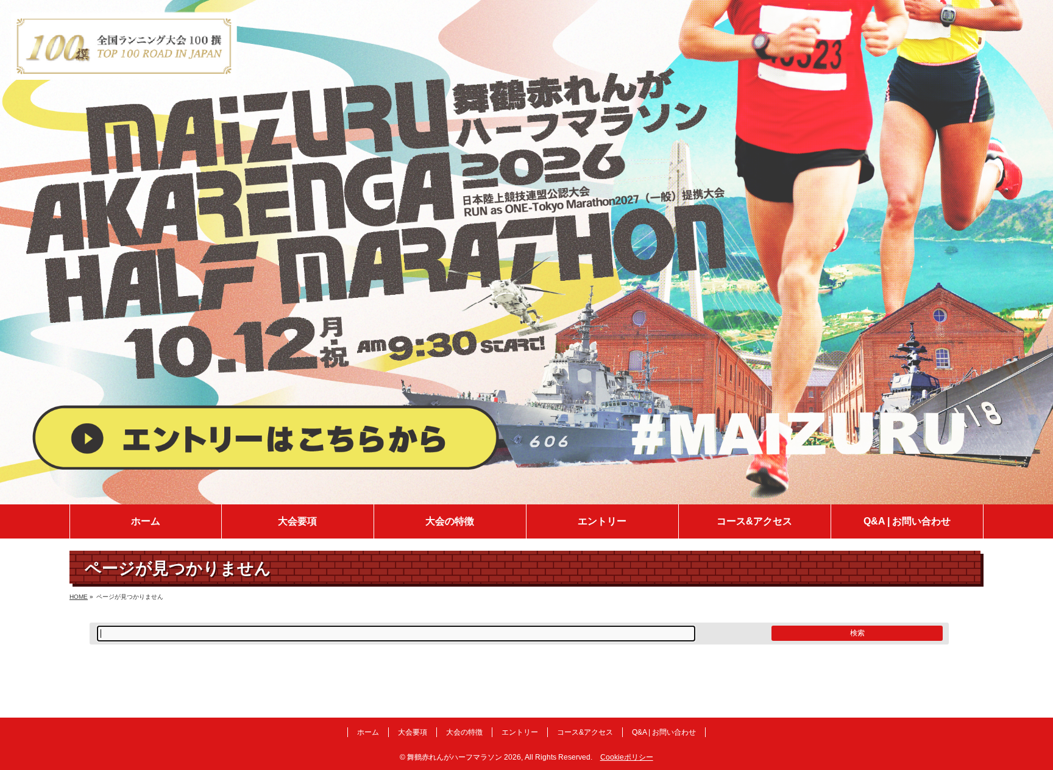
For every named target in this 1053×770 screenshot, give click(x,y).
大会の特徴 (464, 732)
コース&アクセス (585, 732)
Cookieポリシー (626, 757)
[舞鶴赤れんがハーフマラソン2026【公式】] (526, 495)
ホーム (368, 732)
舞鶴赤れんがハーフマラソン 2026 (464, 757)
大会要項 (412, 732)
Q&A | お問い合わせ (664, 732)
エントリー (520, 732)
